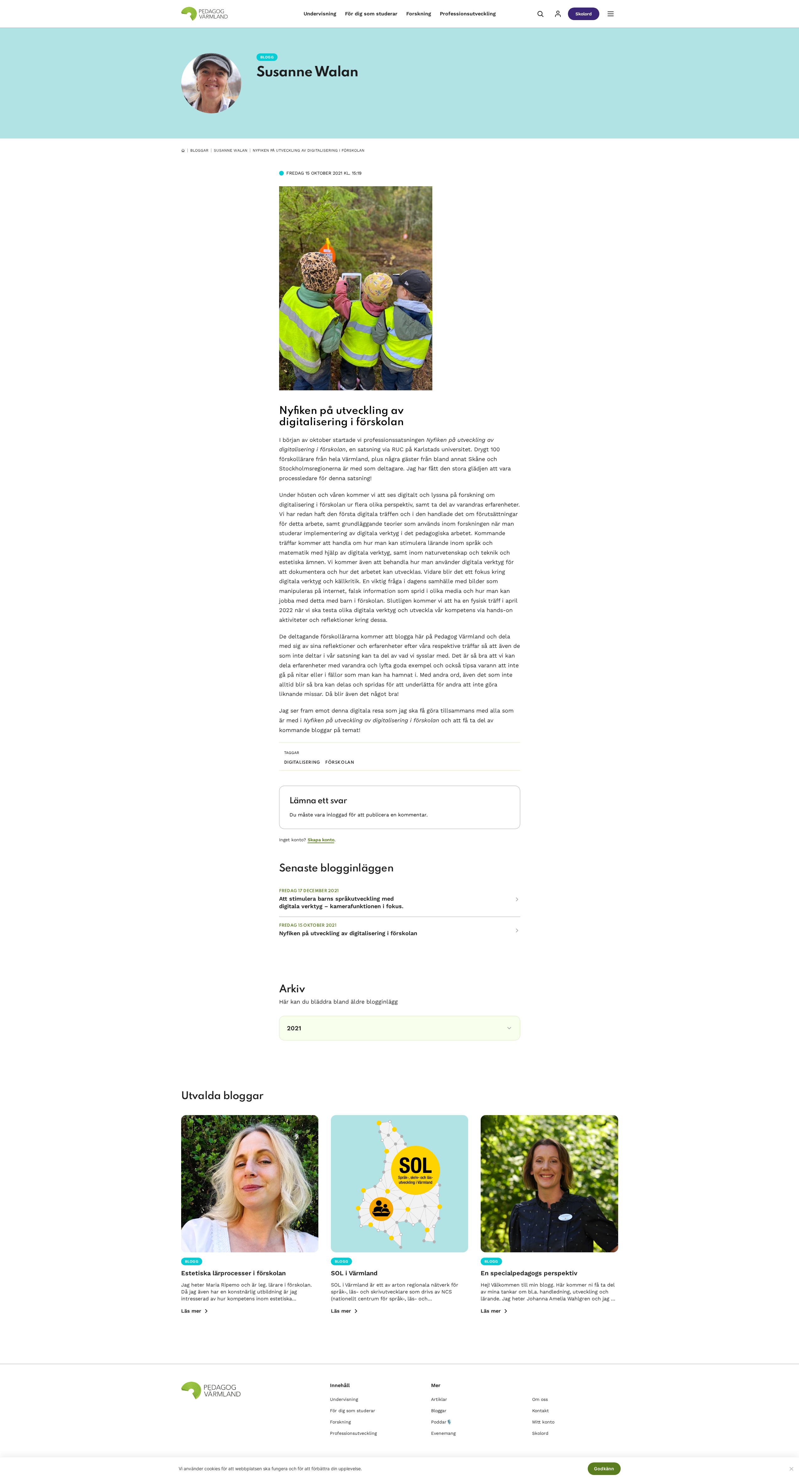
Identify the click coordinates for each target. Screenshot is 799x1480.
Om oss (540, 1399)
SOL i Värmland (354, 1273)
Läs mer (191, 1311)
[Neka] (791, 1469)
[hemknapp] (183, 150)
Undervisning (320, 14)
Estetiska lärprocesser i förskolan (233, 1273)
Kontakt (540, 1410)
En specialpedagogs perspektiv (529, 1273)
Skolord (583, 13)
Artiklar (439, 1399)
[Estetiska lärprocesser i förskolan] (249, 1183)
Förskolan (339, 763)
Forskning (418, 14)
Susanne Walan (307, 72)
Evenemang (443, 1433)
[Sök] (540, 13)
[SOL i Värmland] (399, 1183)
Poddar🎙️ (441, 1421)
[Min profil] (557, 13)
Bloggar (199, 150)
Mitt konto (543, 1421)
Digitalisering (302, 763)
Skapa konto (321, 839)
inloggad (337, 815)
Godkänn (604, 1468)
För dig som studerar (371, 14)
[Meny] (610, 13)
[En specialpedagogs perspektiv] (549, 1183)
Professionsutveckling (468, 14)
